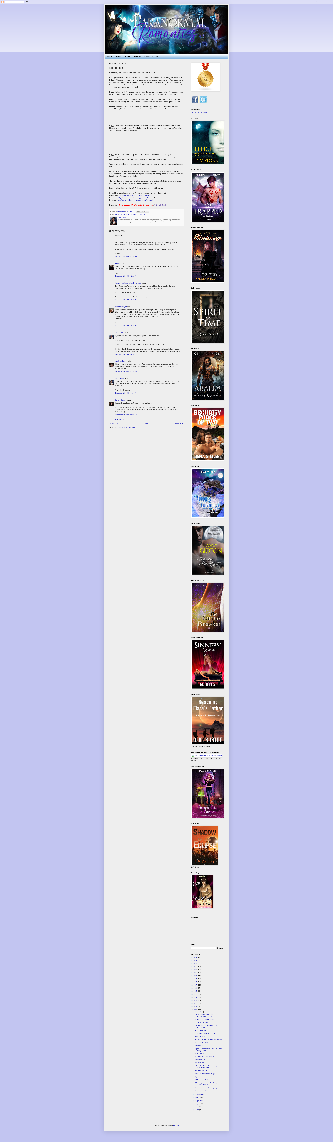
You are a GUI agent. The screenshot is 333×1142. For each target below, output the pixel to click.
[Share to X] (142, 211)
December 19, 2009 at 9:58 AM (126, 415)
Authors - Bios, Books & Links (146, 56)
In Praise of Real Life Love (204, 1057)
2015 (196, 991)
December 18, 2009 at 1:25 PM (126, 256)
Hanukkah (126, 214)
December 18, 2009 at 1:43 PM (126, 300)
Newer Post (114, 424)
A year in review (200, 1037)
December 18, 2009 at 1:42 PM (126, 276)
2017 (196, 985)
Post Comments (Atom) (127, 427)
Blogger (176, 1125)
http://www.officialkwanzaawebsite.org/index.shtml (136, 200)
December (199, 1012)
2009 (196, 1009)
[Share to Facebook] (145, 211)
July (197, 1107)
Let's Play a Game (201, 1043)
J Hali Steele (119, 333)
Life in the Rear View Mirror (204, 1019)
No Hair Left (199, 1063)
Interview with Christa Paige (205, 1074)
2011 (196, 1003)
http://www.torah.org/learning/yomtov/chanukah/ (136, 198)
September (199, 1101)
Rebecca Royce (121, 307)
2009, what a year (201, 1023)
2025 (196, 961)
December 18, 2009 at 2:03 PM (126, 354)
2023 (196, 967)
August (198, 1104)
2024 (196, 964)
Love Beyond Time (201, 1091)
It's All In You (199, 1054)
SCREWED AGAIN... (202, 1080)
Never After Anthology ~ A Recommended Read (204, 1015)
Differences (199, 1046)
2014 (196, 994)
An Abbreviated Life (202, 1071)
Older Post (179, 424)
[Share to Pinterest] (147, 211)
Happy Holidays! (201, 1030)
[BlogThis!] (140, 211)
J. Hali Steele (134, 214)
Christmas (118, 214)
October (198, 1098)
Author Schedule (123, 56)
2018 (196, 982)
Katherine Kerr (200, 1060)
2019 (196, 979)
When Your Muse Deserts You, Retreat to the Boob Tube (208, 1067)
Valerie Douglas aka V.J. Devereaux (128, 283)
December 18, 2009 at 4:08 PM (126, 393)
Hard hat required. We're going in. (207, 1088)
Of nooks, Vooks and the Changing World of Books (207, 1084)
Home (109, 56)
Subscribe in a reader (199, 112)
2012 (196, 1000)
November (199, 1095)
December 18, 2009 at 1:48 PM (126, 326)
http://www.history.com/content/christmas (134, 195)
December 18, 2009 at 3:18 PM (126, 371)
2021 (196, 973)
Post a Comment (118, 419)
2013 (196, 997)
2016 (196, 988)
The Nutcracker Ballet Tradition (206, 1033)
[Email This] (137, 211)
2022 (196, 970)
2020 (196, 976)
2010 (196, 1006)
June (197, 1110)
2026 (196, 958)
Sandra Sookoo (120, 400)
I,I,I (196, 1077)
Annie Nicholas (120, 361)
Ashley (117, 263)
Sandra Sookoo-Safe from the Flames (208, 1040)
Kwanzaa (142, 214)
